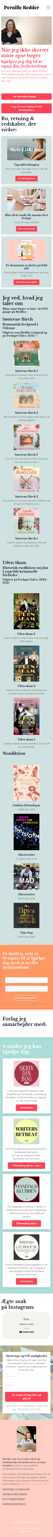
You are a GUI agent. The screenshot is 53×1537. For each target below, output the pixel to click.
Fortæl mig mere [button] (26, 178)
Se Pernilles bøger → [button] (26, 96)
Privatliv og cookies (21, 1528)
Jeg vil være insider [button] (26, 998)
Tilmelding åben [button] (26, 1223)
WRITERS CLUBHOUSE (16, 1489)
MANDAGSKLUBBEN (15, 1494)
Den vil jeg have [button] (26, 229)
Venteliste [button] (26, 1107)
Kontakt (38, 1528)
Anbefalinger (26, 1531)
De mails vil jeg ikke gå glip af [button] (26, 1397)
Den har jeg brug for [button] (26, 282)
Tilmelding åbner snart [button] (26, 1165)
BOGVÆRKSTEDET (14, 1499)
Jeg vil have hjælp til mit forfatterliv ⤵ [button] (26, 108)
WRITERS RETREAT (14, 1504)
